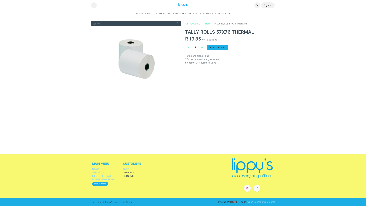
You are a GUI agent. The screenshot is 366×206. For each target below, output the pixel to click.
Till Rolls (205, 23)
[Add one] (202, 47)
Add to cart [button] (219, 47)
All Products (191, 23)
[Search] (177, 23)
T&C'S (126, 169)
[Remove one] (188, 47)
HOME (95, 169)
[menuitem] (139, 13)
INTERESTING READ (103, 179)
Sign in (267, 5)
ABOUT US (98, 172)
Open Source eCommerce (261, 201)
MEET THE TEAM (101, 176)
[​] (252, 167)
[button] (94, 5)
